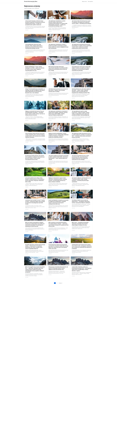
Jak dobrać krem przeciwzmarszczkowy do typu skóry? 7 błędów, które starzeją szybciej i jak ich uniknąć (58, 90)
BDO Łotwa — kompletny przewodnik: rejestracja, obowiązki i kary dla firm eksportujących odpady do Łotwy (80, 224)
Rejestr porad (84, 1)
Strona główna (90, 1)
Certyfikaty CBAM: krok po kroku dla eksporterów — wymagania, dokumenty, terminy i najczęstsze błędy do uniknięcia (81, 201)
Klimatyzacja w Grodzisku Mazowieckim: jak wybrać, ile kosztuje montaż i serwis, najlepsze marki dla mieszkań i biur (58, 268)
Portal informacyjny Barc (30, 1)
